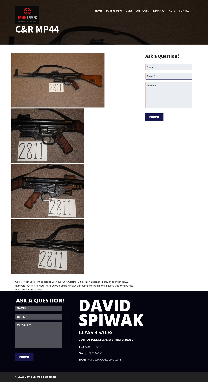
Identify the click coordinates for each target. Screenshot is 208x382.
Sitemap (50, 377)
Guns (129, 10)
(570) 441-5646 (93, 347)
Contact (185, 10)
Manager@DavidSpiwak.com (104, 359)
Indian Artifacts (163, 10)
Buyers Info (114, 10)
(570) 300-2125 (94, 353)
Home (98, 10)
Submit (154, 117)
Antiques (142, 10)
